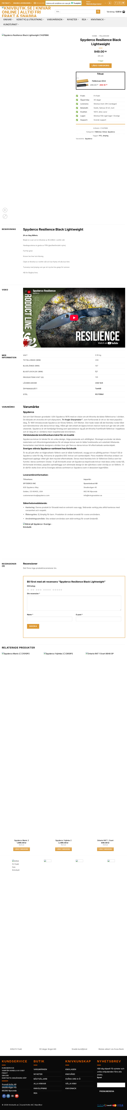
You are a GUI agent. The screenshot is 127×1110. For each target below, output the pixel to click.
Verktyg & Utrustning (29, 19)
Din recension (33, 594)
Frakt (5, 1073)
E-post (79, 615)
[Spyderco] (40, 539)
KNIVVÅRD (70, 1074)
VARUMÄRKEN (40, 1069)
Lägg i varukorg (100, 65)
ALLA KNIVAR (40, 1083)
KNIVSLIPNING (40, 1088)
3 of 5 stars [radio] (38, 589)
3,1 (96, 371)
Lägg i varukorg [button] (21, 849)
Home (94, 36)
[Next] (125, 753)
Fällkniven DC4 (99, 81)
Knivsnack (97, 19)
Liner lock (99, 383)
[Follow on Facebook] (116, 3)
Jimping (105, 136)
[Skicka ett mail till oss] (12, 1096)
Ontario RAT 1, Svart (105, 840)
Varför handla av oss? (13, 1071)
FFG (100, 136)
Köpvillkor (38, 1105)
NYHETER (38, 1074)
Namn (30, 615)
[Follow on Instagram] (119, 3)
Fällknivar (104, 36)
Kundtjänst (10, 24)
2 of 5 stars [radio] (32, 589)
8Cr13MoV (99, 394)
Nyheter (72, 19)
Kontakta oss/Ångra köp (14, 1078)
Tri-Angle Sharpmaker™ (72, 419)
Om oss (5, 1075)
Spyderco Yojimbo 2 (63, 840)
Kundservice (8, 1068)
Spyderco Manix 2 (21, 840)
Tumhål (98, 389)
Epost (99, 1077)
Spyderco (111, 132)
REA (84, 19)
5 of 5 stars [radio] (57, 589)
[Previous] (2, 753)
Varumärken (54, 19)
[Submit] (98, 12)
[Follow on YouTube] (123, 3)
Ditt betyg (31, 586)
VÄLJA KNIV (71, 1083)
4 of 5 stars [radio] (46, 589)
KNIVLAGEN (70, 1069)
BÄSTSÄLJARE (40, 1079)
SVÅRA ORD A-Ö (72, 1079)
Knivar (7, 19)
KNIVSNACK (70, 1088)
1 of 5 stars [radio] (27, 589)
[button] (96, 3)
